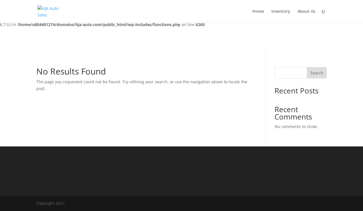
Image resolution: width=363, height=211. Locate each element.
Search (316, 73)
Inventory (280, 11)
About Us (306, 11)
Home (258, 11)
